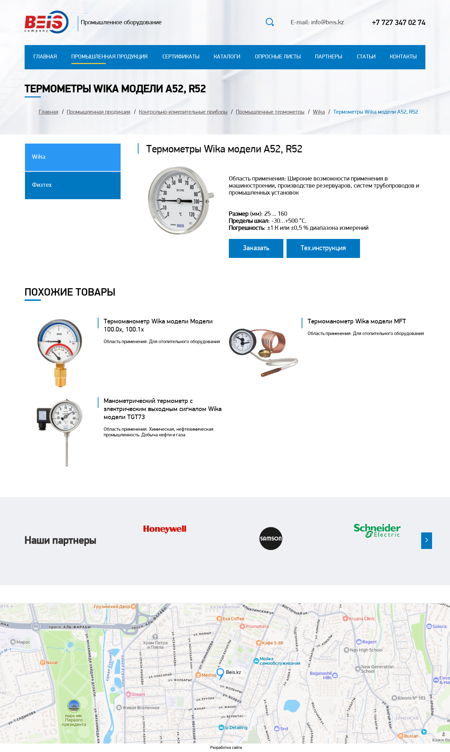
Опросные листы (278, 57)
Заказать (256, 248)
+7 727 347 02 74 (398, 23)
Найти (253, 23)
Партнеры (328, 57)
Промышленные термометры (270, 112)
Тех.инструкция (323, 248)
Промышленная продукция (109, 57)
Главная (45, 57)
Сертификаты (180, 57)
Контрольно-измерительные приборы (183, 112)
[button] (426, 540)
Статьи (366, 57)
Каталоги (227, 57)
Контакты (403, 57)
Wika (319, 112)
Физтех (42, 185)
